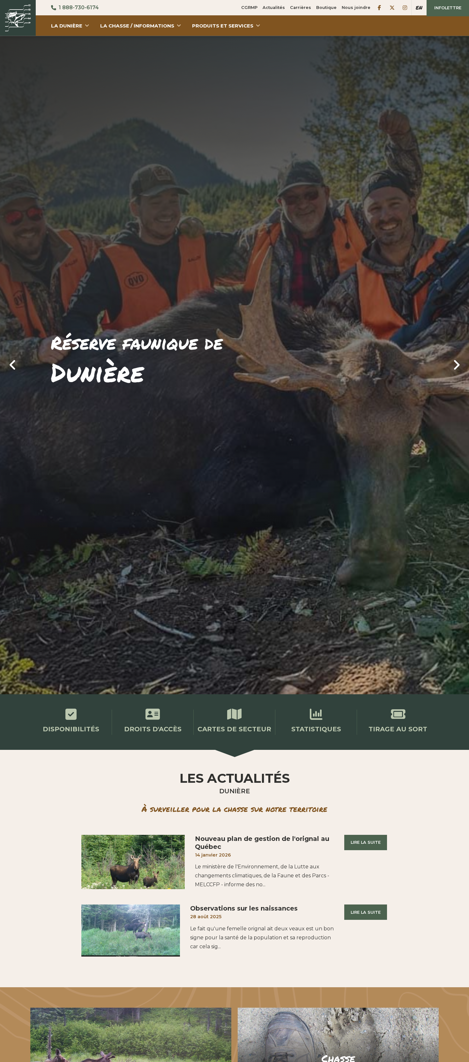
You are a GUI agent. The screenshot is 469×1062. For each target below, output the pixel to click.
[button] (70, 25)
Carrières (300, 7)
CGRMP (249, 7)
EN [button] (419, 7)
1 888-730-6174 (79, 7)
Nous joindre (356, 7)
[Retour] (18, 18)
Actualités (274, 7)
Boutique (326, 7)
